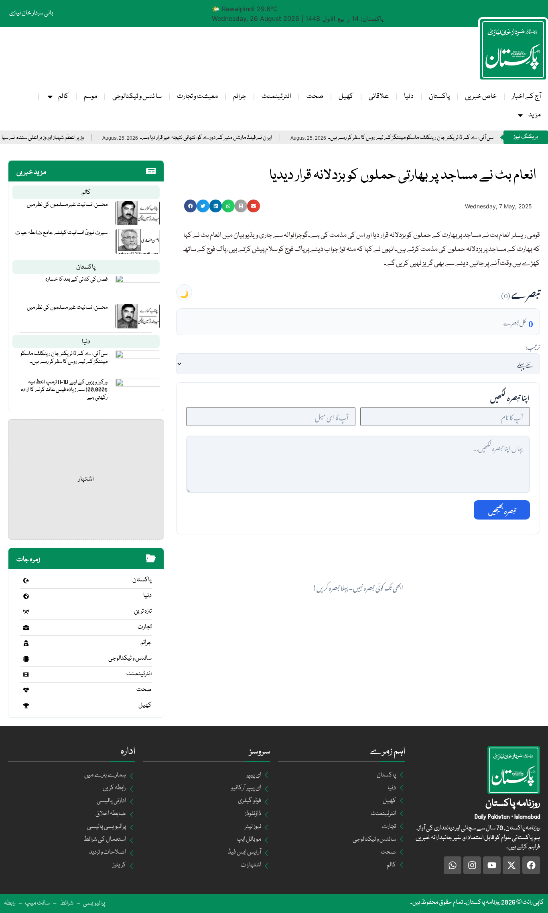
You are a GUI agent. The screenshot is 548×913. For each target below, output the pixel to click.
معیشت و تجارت (197, 96)
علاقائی (379, 96)
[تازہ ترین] (26, 611)
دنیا (409, 96)
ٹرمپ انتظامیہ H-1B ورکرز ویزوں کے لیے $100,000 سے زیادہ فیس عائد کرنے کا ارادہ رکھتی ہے (64, 390)
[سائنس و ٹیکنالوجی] (26, 658)
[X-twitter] (511, 865)
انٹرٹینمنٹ (276, 96)
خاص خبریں (481, 96)
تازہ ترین (143, 611)
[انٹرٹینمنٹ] (26, 674)
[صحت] (26, 690)
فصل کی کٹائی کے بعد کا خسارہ (76, 279)
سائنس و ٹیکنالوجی (130, 658)
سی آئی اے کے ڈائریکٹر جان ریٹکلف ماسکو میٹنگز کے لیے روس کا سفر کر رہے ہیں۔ (433, 138)
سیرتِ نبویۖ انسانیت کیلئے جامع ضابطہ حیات (61, 232)
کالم (63, 96)
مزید (534, 115)
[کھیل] (26, 705)
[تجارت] (26, 627)
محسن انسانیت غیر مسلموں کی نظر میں (67, 204)
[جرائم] (26, 643)
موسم (90, 96)
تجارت (145, 627)
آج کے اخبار (526, 96)
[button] (190, 206)
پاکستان (439, 96)
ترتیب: (532, 346)
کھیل (346, 96)
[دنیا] (26, 596)
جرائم (239, 96)
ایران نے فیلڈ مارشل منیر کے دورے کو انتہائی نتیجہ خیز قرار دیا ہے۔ (229, 138)
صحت (314, 96)
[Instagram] (472, 865)
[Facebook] (531, 865)
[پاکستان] (26, 580)
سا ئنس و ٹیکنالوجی (137, 96)
